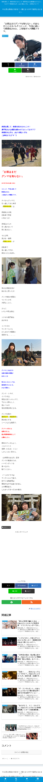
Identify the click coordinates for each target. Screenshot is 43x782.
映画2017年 (7, 527)
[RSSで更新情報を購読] (31, 602)
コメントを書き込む (21, 752)
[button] (28, 70)
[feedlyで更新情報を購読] (11, 602)
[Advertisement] (21, 100)
